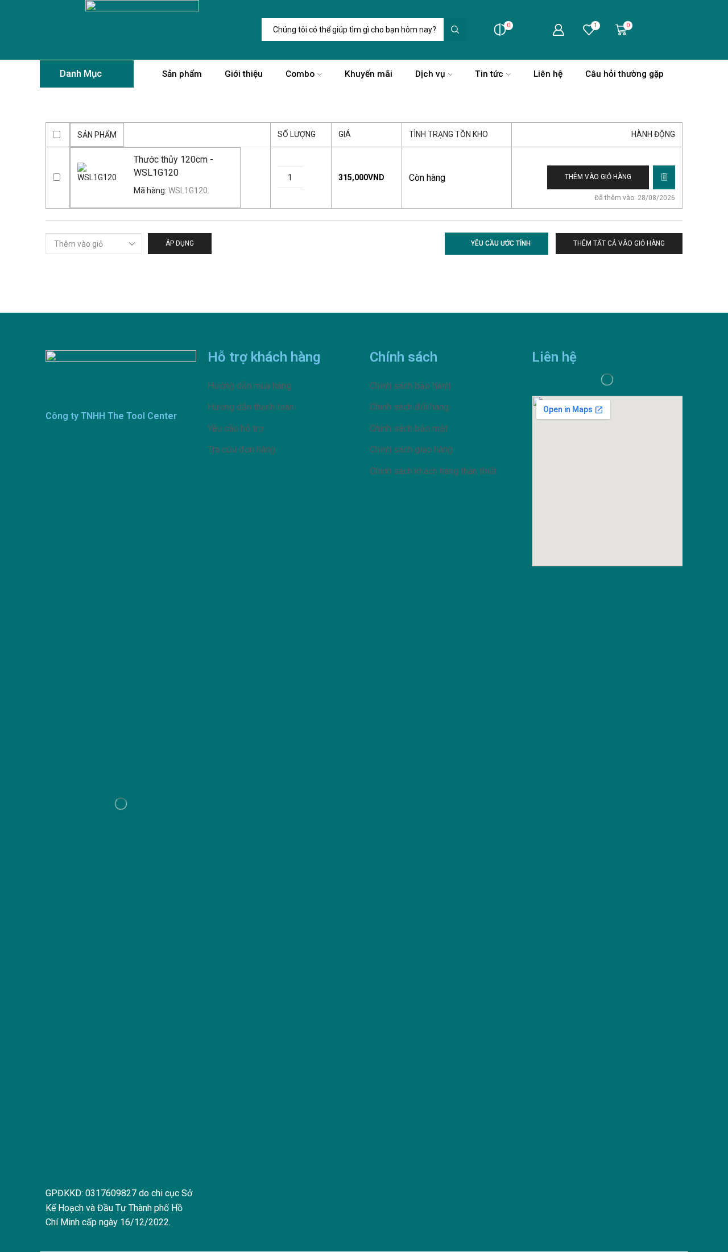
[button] (598, 177)
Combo (300, 74)
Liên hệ (547, 74)
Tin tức (489, 74)
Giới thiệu (244, 74)
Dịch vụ (430, 74)
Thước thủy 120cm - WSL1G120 (173, 166)
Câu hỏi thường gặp (624, 74)
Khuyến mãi (368, 74)
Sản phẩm (182, 74)
